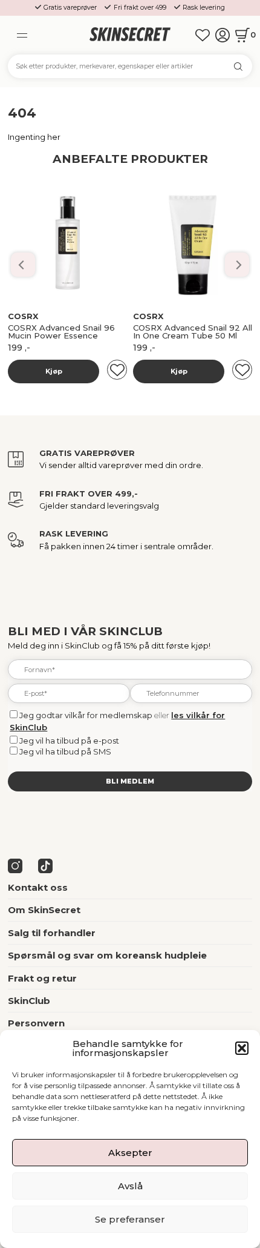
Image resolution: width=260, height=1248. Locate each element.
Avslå (130, 1186)
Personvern (36, 1023)
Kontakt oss (38, 887)
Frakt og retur (42, 978)
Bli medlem (130, 781)
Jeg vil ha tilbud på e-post (69, 740)
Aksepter (130, 1152)
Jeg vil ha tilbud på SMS (65, 751)
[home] (130, 34)
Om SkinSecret (44, 910)
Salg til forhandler (52, 933)
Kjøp (53, 371)
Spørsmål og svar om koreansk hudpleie (107, 955)
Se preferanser (130, 1219)
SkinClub (29, 1000)
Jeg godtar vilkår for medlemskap (85, 715)
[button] (242, 1048)
